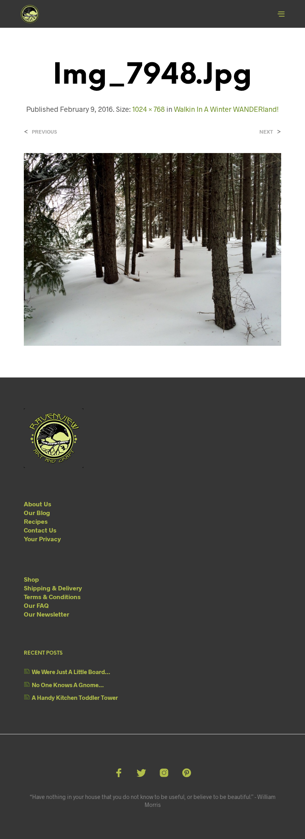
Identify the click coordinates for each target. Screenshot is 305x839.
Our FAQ (36, 605)
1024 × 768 (148, 109)
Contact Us (40, 530)
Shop (31, 579)
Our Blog (37, 512)
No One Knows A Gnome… (68, 684)
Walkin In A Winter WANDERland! (226, 109)
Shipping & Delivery (53, 588)
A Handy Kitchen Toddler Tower (75, 697)
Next (266, 131)
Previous (44, 131)
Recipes (36, 521)
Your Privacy (42, 538)
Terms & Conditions (52, 596)
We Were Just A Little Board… (71, 671)
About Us (37, 504)
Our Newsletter (46, 614)
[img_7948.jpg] (152, 249)
